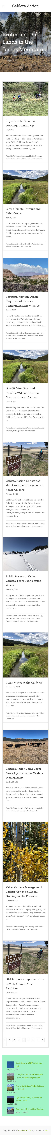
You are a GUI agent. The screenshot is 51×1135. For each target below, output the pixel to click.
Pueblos (28, 244)
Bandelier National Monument (24, 616)
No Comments (37, 159)
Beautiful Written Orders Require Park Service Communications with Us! (23, 301)
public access (40, 524)
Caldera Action (24, 1130)
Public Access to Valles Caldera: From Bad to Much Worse (23, 580)
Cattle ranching (18, 808)
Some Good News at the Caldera (29, 1109)
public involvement (34, 156)
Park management (19, 156)
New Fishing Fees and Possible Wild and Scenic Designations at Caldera (22, 393)
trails (33, 619)
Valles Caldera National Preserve (18, 159)
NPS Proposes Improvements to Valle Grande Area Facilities (25, 984)
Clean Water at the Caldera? (24, 682)
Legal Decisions (18, 244)
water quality (18, 431)
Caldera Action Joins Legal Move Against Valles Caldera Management (24, 773)
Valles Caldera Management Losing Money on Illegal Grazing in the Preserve (24, 891)
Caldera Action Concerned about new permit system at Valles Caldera (24, 485)
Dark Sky (16, 524)
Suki (46, 1130)
